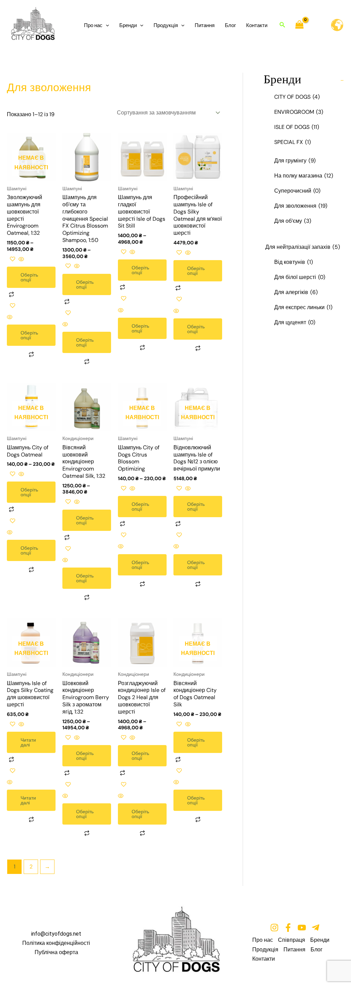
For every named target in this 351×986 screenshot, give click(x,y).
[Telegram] (315, 927)
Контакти (256, 25)
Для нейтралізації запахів (302, 247)
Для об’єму (292, 220)
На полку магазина (303, 175)
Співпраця (291, 940)
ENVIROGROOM (298, 111)
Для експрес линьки (303, 307)
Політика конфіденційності (56, 943)
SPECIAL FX (292, 142)
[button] (105, 25)
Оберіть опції (29, 277)
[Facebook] (288, 927)
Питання (205, 25)
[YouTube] (302, 927)
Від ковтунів (293, 262)
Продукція (166, 25)
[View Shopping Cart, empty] (299, 25)
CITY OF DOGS (297, 96)
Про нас (93, 25)
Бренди (128, 25)
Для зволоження (300, 205)
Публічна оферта (56, 952)
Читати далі (28, 742)
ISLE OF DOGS (296, 127)
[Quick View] (20, 259)
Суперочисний (297, 190)
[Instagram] (274, 927)
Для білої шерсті (299, 277)
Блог (230, 25)
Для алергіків (296, 292)
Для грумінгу (295, 160)
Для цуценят (294, 322)
